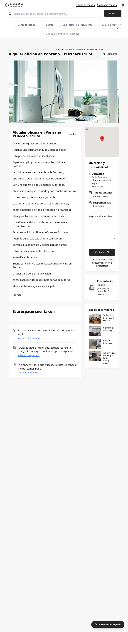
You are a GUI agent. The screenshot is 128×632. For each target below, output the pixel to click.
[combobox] (55, 14)
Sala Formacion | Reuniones (77, 24)
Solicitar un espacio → (29, 372)
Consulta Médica (26, 24)
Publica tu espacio (85, 4)
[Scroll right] (117, 27)
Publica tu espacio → (28, 355)
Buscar (112, 13)
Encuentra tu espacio (109, 624)
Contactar (100, 252)
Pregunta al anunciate (100, 216)
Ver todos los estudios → (30, 338)
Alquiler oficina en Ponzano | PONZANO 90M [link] (79, 49)
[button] (102, 139)
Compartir (112, 53)
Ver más (17, 294)
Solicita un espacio (107, 4)
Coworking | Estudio (40, 49)
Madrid (20, 49)
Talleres (49, 24)
